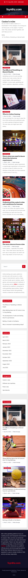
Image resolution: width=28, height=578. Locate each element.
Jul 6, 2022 (7, 246)
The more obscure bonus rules (14, 244)
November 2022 (7, 354)
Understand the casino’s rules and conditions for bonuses (14, 203)
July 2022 (5, 367)
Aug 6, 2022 (7, 206)
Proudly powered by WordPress (9, 570)
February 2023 (7, 343)
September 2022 (7, 360)
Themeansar (14, 571)
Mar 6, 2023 (7, 493)
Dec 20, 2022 (7, 116)
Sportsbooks (6, 390)
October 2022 (6, 357)
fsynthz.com (14, 9)
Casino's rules (6, 67)
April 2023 (5, 337)
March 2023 (6, 340)
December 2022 (7, 350)
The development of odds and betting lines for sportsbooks (14, 490)
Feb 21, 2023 (7, 522)
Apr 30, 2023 (7, 74)
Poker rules (6, 386)
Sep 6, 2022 (7, 162)
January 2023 (6, 347)
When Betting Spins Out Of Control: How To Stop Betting (14, 459)
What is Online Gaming (11, 114)
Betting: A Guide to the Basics (11, 321)
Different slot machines (9, 383)
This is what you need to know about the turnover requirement (14, 158)
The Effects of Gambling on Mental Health (12, 71)
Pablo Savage (16, 74)
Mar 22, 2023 (7, 462)
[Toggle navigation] (25, 16)
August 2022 (6, 364)
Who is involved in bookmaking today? (13, 324)
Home (3, 35)
